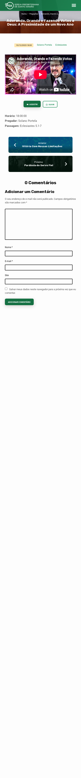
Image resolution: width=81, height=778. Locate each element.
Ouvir (51, 105)
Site (7, 275)
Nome (9, 247)
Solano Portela (44, 45)
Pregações (33, 14)
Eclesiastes (61, 45)
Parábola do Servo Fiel (38, 165)
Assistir (33, 104)
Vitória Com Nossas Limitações (42, 146)
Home (24, 14)
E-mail (9, 261)
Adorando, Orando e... (50, 14)
